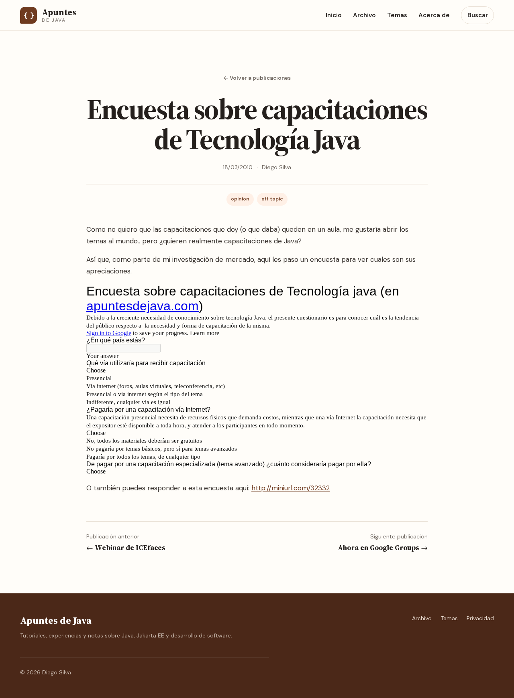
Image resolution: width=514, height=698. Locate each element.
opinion (240, 199)
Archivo (364, 15)
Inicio (334, 15)
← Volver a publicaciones (257, 78)
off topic (272, 199)
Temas (397, 15)
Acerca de (434, 15)
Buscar (477, 15)
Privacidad (480, 618)
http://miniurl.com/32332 (290, 488)
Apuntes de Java (56, 620)
